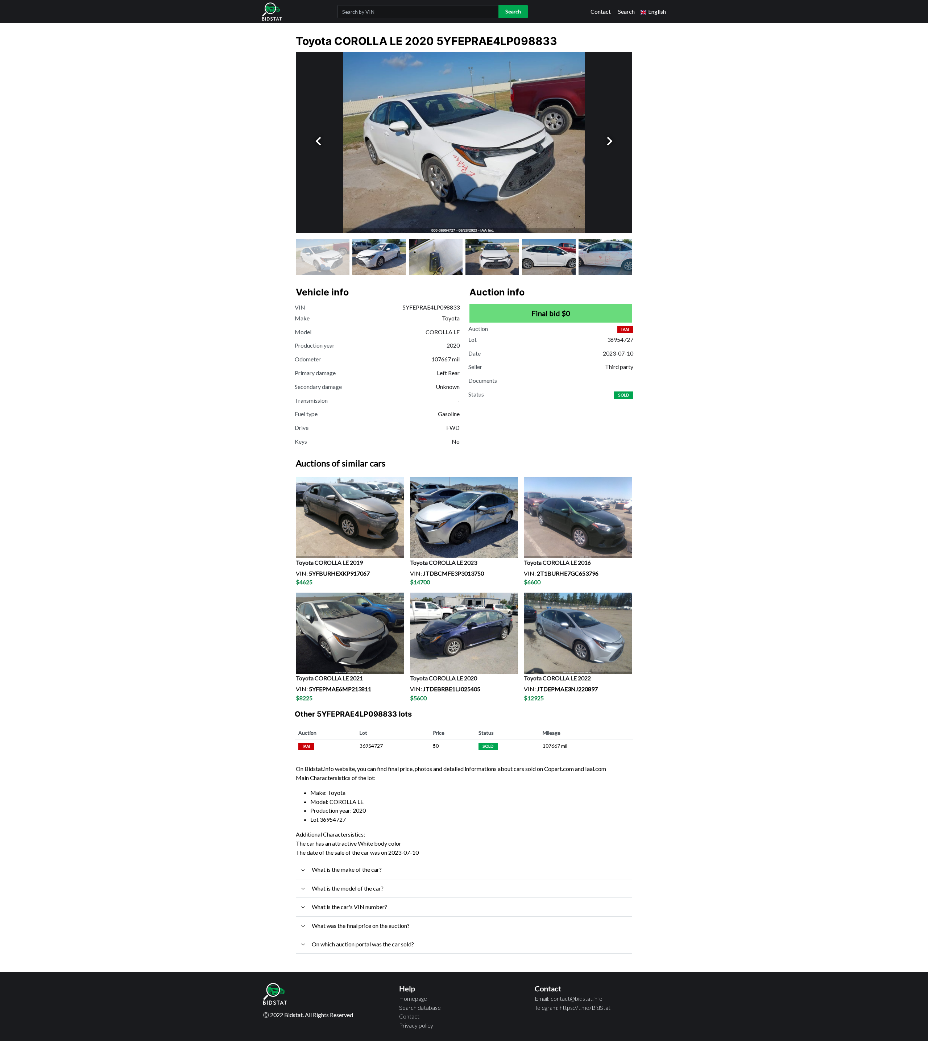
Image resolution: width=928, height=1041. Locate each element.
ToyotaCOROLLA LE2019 (329, 562)
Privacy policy (416, 1025)
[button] (653, 11)
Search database (420, 1007)
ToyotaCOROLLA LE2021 (329, 678)
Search (626, 11)
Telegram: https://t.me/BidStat (572, 1007)
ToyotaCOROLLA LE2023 (443, 562)
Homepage (413, 998)
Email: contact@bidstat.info (568, 998)
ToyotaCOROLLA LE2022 (557, 678)
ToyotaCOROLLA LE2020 (443, 678)
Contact (601, 11)
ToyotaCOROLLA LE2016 (557, 562)
